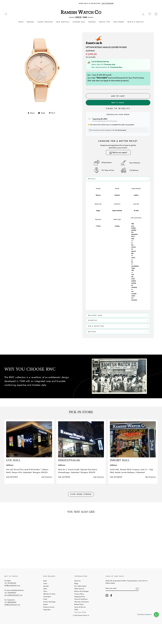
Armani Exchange (49, 602)
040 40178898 (64, 477)
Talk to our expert (119, 152)
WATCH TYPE (104, 22)
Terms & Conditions (80, 599)
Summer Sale (79, 22)
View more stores (81, 494)
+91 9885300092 (10, 602)
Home (21, 22)
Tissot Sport (47, 596)
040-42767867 (12, 477)
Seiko (45, 588)
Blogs (76, 583)
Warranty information (81, 602)
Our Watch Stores (80, 586)
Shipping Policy (79, 596)
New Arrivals (62, 22)
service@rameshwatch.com (13, 595)
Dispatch (92, 320)
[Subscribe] (137, 588)
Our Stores (118, 22)
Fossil (45, 599)
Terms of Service (80, 607)
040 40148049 (116, 477)
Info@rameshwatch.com (12, 585)
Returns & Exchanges (81, 591)
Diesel (45, 604)
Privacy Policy (79, 594)
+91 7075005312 (10, 593)
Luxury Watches (45, 22)
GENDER (92, 22)
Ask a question (96, 326)
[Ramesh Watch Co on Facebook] (111, 595)
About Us (77, 581)
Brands (30, 22)
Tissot (45, 583)
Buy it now (118, 103)
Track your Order (80, 612)
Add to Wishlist (119, 108)
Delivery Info (95, 315)
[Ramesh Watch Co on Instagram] (107, 595)
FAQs (76, 609)
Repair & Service (136, 22)
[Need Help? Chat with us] (156, 614)
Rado (45, 581)
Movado (46, 586)
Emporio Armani (49, 607)
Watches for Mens (49, 594)
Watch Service (79, 588)
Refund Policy (79, 604)
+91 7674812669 (10, 583)
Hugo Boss (46, 609)
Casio (45, 591)
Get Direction (47, 477)
